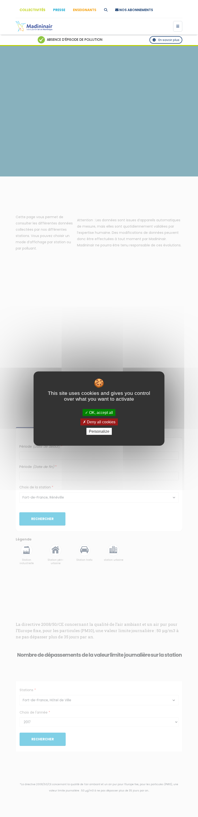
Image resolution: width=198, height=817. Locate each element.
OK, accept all (100, 412)
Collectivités (32, 9)
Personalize (99, 431)
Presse (59, 9)
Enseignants (84, 9)
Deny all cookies (100, 422)
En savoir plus (168, 40)
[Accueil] (34, 26)
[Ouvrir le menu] (177, 26)
